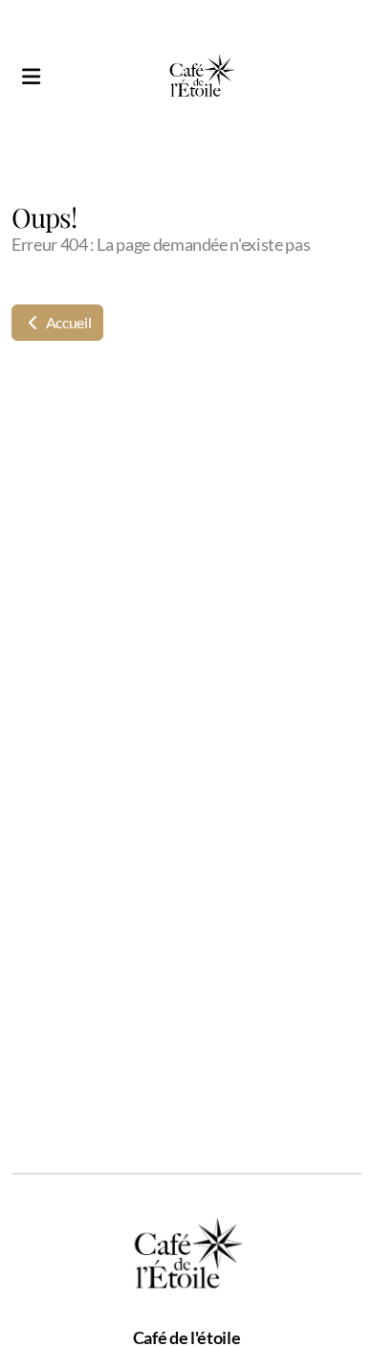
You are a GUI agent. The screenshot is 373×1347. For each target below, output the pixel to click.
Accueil (67, 322)
